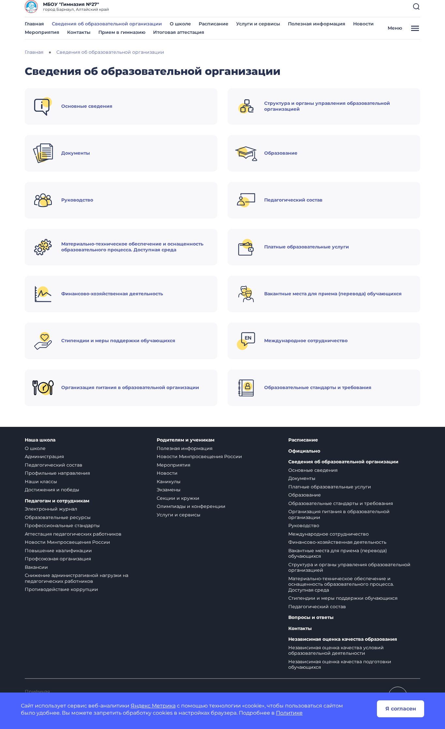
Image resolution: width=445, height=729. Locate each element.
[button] (416, 6)
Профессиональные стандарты (62, 525)
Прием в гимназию (121, 32)
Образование (304, 495)
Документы (301, 478)
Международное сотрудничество (328, 534)
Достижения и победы (52, 490)
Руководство (303, 525)
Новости (363, 24)
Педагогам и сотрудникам (57, 501)
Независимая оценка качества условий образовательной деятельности (336, 650)
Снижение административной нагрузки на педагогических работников (76, 578)
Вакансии (36, 567)
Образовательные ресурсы (58, 517)
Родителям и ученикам (185, 440)
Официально (304, 451)
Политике (289, 713)
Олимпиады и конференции (191, 506)
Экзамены (168, 490)
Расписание (213, 24)
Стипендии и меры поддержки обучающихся (342, 598)
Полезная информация (316, 24)
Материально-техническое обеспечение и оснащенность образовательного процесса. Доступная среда (341, 584)
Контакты (79, 32)
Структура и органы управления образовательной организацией (349, 567)
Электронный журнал (51, 509)
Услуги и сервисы (258, 24)
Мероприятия (42, 32)
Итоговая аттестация (178, 32)
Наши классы (41, 481)
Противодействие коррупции (61, 589)
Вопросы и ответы (311, 617)
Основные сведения (312, 470)
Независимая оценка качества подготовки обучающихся (339, 664)
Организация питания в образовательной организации (339, 514)
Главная (34, 24)
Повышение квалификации (58, 551)
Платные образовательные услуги (329, 487)
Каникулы (168, 481)
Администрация (44, 456)
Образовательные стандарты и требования (340, 503)
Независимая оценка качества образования (342, 639)
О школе (180, 24)
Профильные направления (57, 473)
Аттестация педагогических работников (73, 534)
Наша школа (40, 440)
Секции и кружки (178, 498)
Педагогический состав (53, 465)
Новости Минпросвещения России (67, 542)
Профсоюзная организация (58, 559)
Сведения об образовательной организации (107, 24)
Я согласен (400, 709)
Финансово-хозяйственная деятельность (337, 542)
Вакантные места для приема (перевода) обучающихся (337, 553)
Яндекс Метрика (153, 706)
